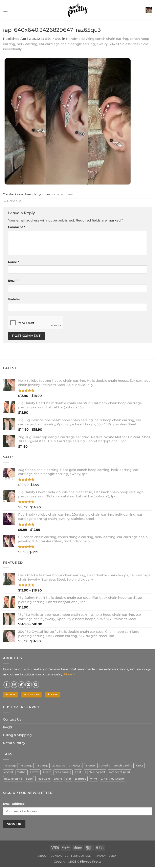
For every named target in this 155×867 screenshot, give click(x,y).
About (43, 855)
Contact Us (12, 719)
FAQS (7, 727)
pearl (29, 778)
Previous (12, 201)
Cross (139, 765)
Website (14, 299)
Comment (16, 227)
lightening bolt (95, 772)
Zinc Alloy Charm (112, 778)
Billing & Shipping (17, 735)
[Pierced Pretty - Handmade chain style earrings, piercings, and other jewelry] (77, 10)
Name (13, 262)
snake (58, 778)
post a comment (62, 194)
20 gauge (58, 765)
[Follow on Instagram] (14, 684)
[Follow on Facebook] (6, 684)
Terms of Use (81, 855)
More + (69, 674)
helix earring (62, 772)
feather (21, 772)
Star (68, 778)
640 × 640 (53, 39)
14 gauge (10, 765)
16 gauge (26, 765)
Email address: (13, 804)
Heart (47, 772)
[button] (5, 10)
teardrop (80, 778)
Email (13, 280)
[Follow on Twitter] (21, 684)
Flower (34, 772)
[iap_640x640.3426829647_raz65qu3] (67, 121)
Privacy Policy (105, 855)
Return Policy (14, 743)
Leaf (78, 772)
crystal (8, 772)
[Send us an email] (28, 684)
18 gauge (42, 765)
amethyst (75, 765)
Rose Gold (43, 778)
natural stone (13, 778)
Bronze (90, 765)
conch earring (123, 765)
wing (93, 778)
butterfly (104, 765)
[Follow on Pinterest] (35, 684)
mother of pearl (119, 772)
